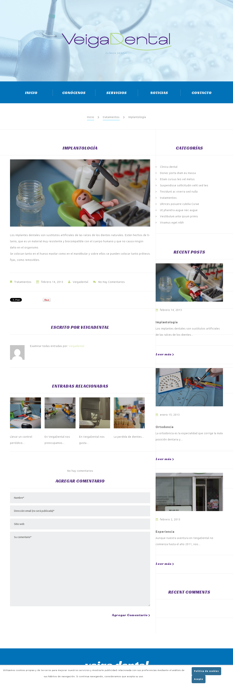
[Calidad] (60, 412)
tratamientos (111, 117)
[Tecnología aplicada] (94, 412)
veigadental (80, 281)
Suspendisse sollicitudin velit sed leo (184, 185)
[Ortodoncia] (189, 387)
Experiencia (165, 531)
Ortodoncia (164, 427)
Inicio (31, 92)
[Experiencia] (189, 492)
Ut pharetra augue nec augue (179, 210)
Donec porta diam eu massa (178, 173)
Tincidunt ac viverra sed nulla (179, 191)
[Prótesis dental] (129, 412)
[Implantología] (189, 282)
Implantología (167, 322)
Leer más (163, 354)
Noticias (159, 92)
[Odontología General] (25, 412)
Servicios (116, 92)
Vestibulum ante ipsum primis (179, 216)
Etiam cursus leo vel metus (177, 179)
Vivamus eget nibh (172, 222)
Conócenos (74, 92)
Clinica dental (168, 166)
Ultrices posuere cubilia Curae (179, 204)
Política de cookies (206, 671)
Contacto (202, 92)
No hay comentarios (111, 281)
